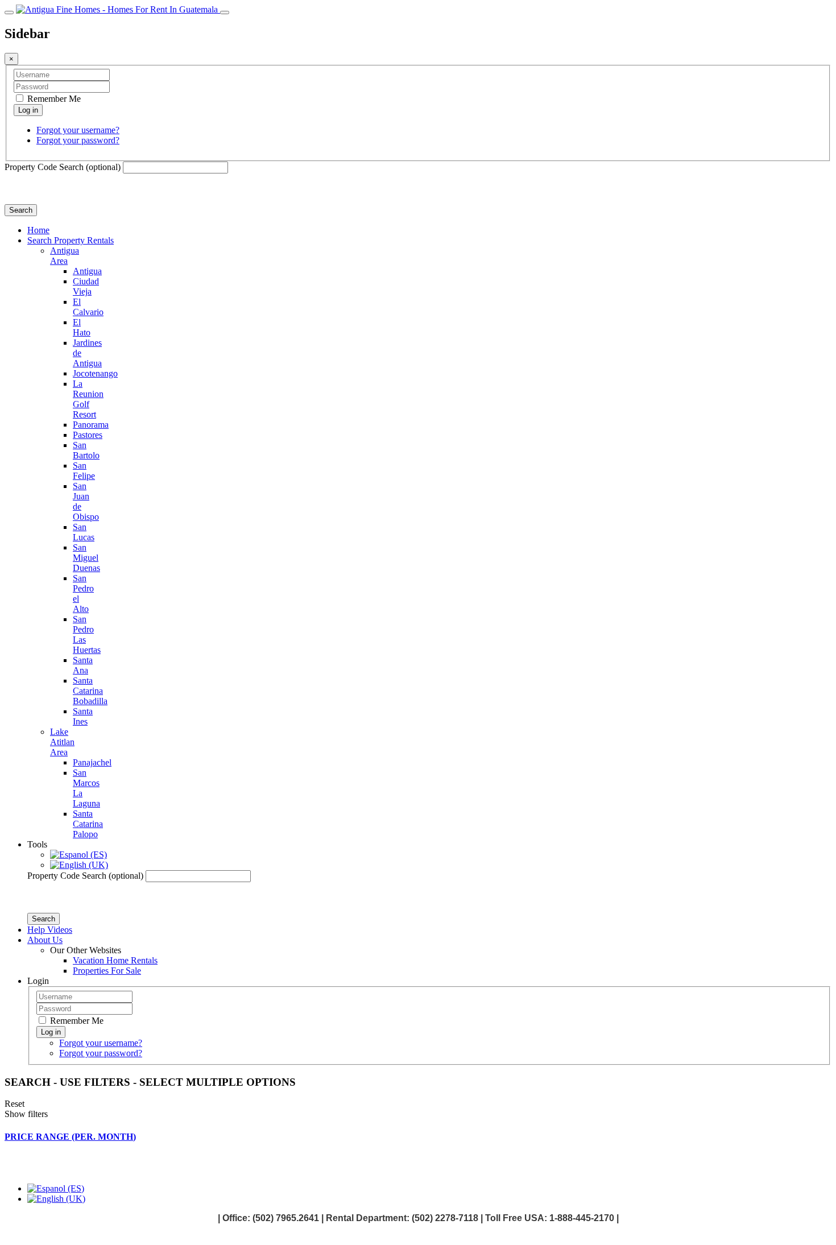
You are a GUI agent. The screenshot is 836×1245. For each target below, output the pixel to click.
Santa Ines (83, 716)
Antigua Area (64, 256)
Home (38, 230)
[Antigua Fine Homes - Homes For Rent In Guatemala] (118, 9)
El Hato (81, 327)
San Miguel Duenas (86, 558)
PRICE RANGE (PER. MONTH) (70, 1136)
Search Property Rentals (70, 240)
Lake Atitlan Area (62, 742)
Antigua (87, 271)
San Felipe (84, 471)
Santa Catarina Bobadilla (90, 691)
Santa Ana (83, 665)
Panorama (91, 424)
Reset (14, 1103)
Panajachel (92, 762)
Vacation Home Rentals (115, 960)
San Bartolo (86, 450)
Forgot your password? (77, 140)
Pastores (87, 435)
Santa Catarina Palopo (88, 824)
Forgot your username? (77, 130)
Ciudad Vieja (86, 286)
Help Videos (49, 929)
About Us (45, 940)
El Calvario (88, 307)
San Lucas (83, 532)
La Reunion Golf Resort (88, 399)
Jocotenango (95, 373)
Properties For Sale (107, 970)
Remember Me (53, 99)
